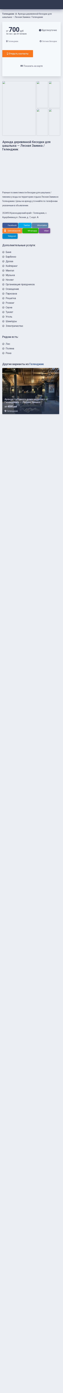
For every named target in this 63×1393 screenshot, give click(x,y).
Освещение (12, 289)
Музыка (10, 275)
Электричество (14, 325)
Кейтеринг (12, 265)
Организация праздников (20, 284)
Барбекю (11, 256)
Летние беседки (49, 41)
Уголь (9, 316)
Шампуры (11, 321)
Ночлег (10, 279)
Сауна (9, 307)
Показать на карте (33, 66)
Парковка (11, 293)
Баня (8, 252)
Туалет (9, 312)
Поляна (10, 348)
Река (8, 353)
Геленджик (8, 14)
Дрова (9, 261)
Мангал (10, 270)
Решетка (11, 298)
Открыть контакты (18, 53)
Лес (8, 343)
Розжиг (10, 302)
